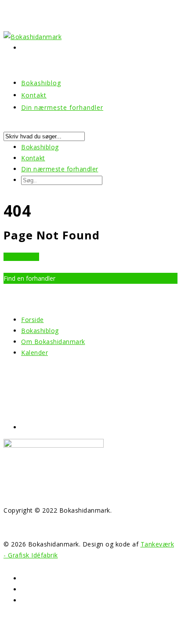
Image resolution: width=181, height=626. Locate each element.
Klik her (68, 278)
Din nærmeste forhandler (62, 107)
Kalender (34, 352)
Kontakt (33, 158)
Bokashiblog (40, 147)
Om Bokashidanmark (53, 341)
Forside (32, 319)
